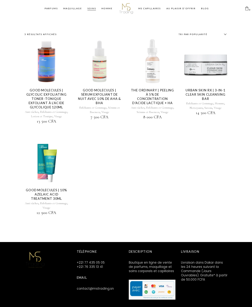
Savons (208, 108)
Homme (219, 103)
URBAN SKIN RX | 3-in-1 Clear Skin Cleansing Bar (206, 94)
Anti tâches (32, 112)
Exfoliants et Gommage (53, 112)
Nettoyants (196, 108)
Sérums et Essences (148, 112)
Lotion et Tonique (42, 116)
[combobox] (201, 34)
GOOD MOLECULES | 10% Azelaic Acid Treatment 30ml (46, 194)
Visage (58, 116)
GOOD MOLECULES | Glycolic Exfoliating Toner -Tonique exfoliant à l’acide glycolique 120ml (46, 98)
